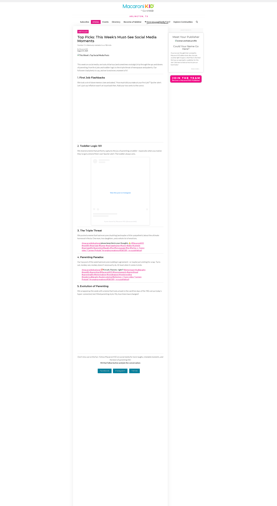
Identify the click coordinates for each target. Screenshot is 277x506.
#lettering (116, 277)
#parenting (98, 248)
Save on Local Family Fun (157, 22)
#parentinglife (88, 274)
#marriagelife (87, 248)
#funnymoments (120, 272)
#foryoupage (119, 248)
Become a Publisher (133, 22)
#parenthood (132, 272)
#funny (123, 245)
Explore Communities (183, 22)
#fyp (112, 248)
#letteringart (129, 270)
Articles (95, 22)
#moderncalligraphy (90, 277)
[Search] (196, 22)
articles (83, 31)
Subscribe (84, 22)
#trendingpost (113, 274)
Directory (116, 22)
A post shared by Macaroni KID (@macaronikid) (120, 221)
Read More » (195, 69)
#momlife (86, 245)
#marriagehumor (113, 245)
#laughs (106, 248)
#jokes (129, 245)
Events (105, 22)
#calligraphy (140, 270)
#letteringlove (100, 274)
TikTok (134, 371)
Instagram (120, 371)
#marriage (94, 245)
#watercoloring (105, 277)
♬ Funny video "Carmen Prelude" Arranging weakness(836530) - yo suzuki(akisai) (113, 249)
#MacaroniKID (137, 243)
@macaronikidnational (91, 243)
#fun (128, 248)
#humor (102, 245)
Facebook (104, 371)
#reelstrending (125, 274)
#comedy (136, 245)
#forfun (133, 248)
